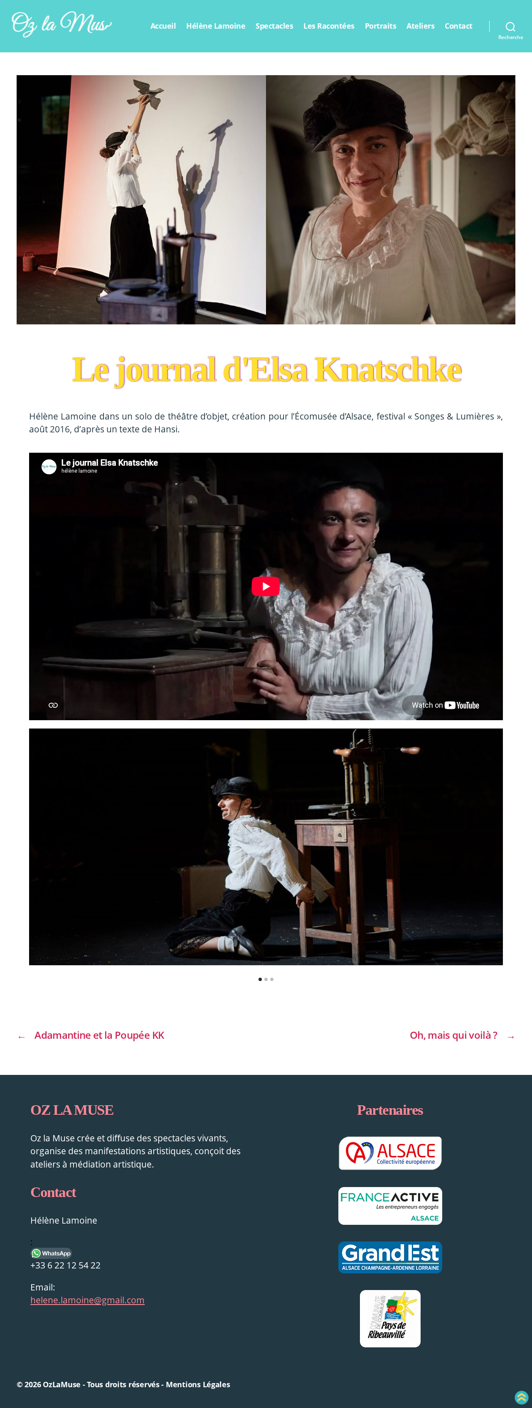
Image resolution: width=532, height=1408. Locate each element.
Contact (459, 26)
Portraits (381, 26)
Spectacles (274, 26)
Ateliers (420, 26)
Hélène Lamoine (215, 26)
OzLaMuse (62, 1384)
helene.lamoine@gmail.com (87, 1300)
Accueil (163, 26)
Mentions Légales (198, 1384)
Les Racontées (329, 26)
